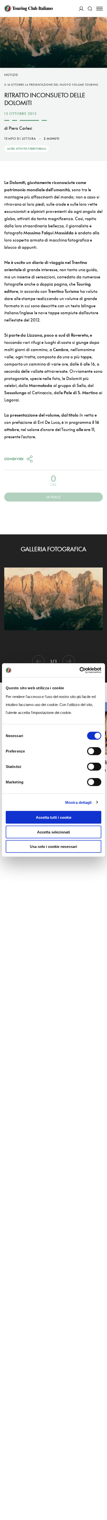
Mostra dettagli (78, 802)
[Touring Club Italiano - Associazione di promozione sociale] (28, 8)
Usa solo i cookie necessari (53, 846)
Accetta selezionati (53, 832)
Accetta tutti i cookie (53, 817)
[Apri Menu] (99, 8)
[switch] (94, 751)
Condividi (14, 459)
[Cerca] (90, 8)
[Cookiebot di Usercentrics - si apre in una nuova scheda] (79, 670)
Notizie (11, 75)
